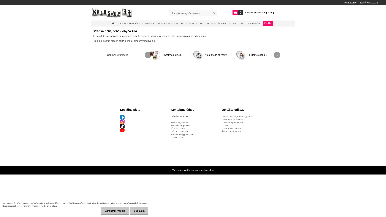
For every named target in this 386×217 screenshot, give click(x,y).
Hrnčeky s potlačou (157, 23)
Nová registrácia (369, 2)
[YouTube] (122, 130)
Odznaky (179, 23)
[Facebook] (122, 116)
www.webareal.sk (204, 170)
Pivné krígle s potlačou (247, 23)
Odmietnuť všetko (114, 211)
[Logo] (112, 12)
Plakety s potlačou (201, 23)
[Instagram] (122, 121)
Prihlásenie (350, 2)
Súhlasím (139, 211)
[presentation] (148, 55)
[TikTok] (122, 125)
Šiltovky (223, 23)
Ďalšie (267, 23)
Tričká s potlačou (130, 23)
